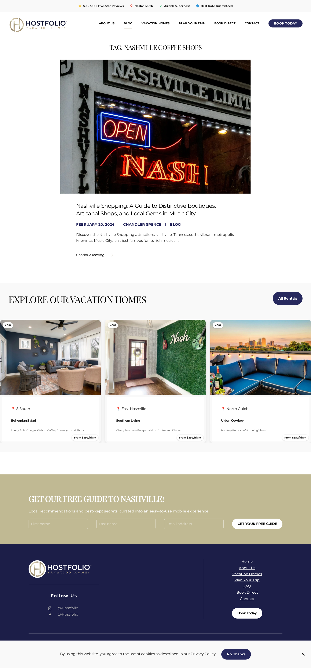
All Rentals (287, 298)
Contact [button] (252, 23)
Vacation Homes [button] (155, 23)
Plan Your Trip (192, 23)
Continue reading (90, 255)
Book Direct (224, 23)
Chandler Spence (142, 224)
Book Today (285, 23)
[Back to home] (38, 23)
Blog (128, 23)
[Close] (303, 654)
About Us (106, 23)
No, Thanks (236, 654)
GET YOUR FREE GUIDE (257, 524)
